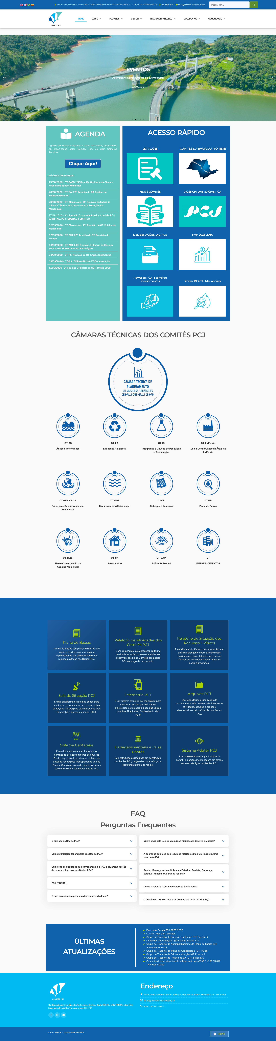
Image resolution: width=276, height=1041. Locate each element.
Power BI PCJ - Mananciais (202, 281)
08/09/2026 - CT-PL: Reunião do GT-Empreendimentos (80, 254)
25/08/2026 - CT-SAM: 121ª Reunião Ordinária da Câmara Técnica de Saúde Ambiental (81, 184)
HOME (81, 18)
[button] (3, 78)
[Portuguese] (29, 4)
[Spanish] (32, 4)
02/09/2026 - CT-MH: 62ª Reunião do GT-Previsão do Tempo (79, 237)
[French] (25, 4)
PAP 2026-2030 (202, 234)
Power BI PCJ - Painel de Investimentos (150, 279)
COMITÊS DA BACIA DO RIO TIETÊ (203, 148)
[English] (21, 4)
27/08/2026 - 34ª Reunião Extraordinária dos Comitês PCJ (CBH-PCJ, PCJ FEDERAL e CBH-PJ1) (82, 217)
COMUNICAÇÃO (215, 18)
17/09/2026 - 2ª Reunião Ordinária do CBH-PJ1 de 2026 (80, 267)
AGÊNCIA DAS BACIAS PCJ (202, 191)
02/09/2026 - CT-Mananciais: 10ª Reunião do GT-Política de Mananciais (82, 227)
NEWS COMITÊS (150, 191)
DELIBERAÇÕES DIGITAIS (150, 234)
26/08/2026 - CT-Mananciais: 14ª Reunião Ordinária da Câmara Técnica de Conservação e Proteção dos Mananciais (79, 205)
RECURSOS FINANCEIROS (161, 18)
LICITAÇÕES (150, 148)
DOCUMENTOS (190, 18)
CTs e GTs (135, 18)
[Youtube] (63, 1015)
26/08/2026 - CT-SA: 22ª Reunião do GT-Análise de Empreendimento (78, 194)
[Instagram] (57, 1015)
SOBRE (95, 18)
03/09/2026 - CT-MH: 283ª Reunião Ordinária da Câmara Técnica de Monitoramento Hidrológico (81, 247)
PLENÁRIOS (114, 18)
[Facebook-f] (51, 1015)
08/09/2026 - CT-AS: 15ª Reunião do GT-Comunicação (79, 261)
